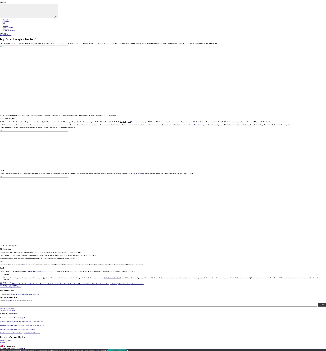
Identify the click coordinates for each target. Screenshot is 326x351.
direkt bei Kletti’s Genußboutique (37, 271)
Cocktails (5, 26)
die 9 (129, 122)
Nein (113, 350)
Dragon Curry (197, 125)
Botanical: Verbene (35, 284)
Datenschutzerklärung (9, 30)
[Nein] (127, 350)
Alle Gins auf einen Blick (7, 308)
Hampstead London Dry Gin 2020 (35, 325)
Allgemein (6, 21)
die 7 (124, 122)
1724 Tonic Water (30, 329)
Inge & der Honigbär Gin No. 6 (8, 285)
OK (109, 350)
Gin (4, 23)
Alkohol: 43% (4, 284)
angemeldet (8, 300)
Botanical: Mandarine (13, 284)
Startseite (5, 20)
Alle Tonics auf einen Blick (7, 310)
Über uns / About (8, 27)
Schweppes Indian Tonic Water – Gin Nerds (12, 325)
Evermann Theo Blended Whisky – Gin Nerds (12, 321)
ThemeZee (22, 348)
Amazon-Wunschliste (5, 340)
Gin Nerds (3, 2)
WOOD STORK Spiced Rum (35, 321)
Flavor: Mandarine (65, 284)
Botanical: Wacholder (46, 284)
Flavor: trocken (83, 284)
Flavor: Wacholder (101, 284)
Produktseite (141, 173)
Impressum (6, 29)
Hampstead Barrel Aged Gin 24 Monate (10, 287)
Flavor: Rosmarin (74, 284)
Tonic (4, 24)
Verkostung (141, 284)
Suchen (322, 304)
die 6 (121, 122)
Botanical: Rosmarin (24, 284)
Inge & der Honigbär (5, 282)
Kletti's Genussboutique (125, 284)
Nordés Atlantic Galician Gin (32, 333)
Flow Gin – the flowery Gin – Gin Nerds (11, 333)
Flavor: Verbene (91, 284)
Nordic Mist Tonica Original (17, 317)
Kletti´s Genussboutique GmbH (112, 278)
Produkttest (135, 284)
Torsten (9, 35)
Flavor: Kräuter (56, 284)
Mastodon (2, 342)
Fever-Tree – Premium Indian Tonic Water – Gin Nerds (24, 294)
